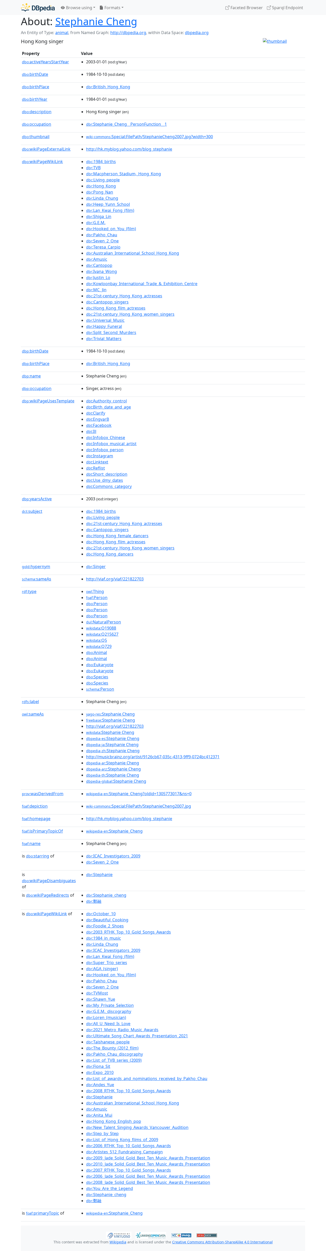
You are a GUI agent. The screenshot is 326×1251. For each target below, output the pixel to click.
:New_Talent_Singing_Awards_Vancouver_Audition (137, 1127)
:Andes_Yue (100, 1084)
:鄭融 (93, 901)
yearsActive (37, 499)
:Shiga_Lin (98, 216)
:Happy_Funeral (104, 326)
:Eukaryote (99, 664)
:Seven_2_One (102, 241)
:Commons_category (109, 486)
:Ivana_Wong (101, 271)
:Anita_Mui (99, 1115)
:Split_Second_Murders (111, 332)
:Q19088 (101, 628)
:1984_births (101, 161)
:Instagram (99, 456)
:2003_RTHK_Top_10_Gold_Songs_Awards (128, 932)
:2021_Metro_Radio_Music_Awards (122, 1029)
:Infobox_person (105, 450)
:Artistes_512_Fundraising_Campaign (124, 1152)
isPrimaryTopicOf (42, 831)
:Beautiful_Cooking (107, 920)
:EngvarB (97, 419)
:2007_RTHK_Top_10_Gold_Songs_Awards (128, 1170)
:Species (97, 677)
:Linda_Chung (102, 198)
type (29, 591)
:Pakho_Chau (101, 235)
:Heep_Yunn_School (108, 204)
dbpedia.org (197, 32)
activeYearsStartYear (45, 62)
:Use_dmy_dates (104, 480)
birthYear (34, 99)
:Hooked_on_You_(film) (111, 228)
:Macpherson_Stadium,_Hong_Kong (123, 174)
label (30, 701)
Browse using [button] (78, 7)
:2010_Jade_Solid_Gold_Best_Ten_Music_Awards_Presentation (148, 1164)
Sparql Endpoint (287, 7)
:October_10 (101, 914)
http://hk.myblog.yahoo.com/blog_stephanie (129, 149)
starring (37, 856)
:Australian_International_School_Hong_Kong (132, 253)
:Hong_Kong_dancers (109, 554)
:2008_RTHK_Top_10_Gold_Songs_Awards (128, 1091)
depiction (35, 806)
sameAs (36, 579)
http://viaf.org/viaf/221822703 (115, 579)
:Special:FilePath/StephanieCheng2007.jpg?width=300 (149, 136)
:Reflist (95, 468)
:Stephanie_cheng (106, 895)
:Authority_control (106, 401)
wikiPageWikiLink (42, 161)
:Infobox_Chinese (105, 437)
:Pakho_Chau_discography (114, 1054)
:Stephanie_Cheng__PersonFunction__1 (126, 124)
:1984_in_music (103, 938)
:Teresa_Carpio (103, 247)
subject (32, 511)
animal (61, 32)
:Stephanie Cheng (110, 714)
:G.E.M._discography (108, 1011)
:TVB (93, 167)
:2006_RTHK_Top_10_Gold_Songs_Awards (128, 1145)
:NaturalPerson (103, 622)
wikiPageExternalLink (46, 149)
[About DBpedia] (38, 7)
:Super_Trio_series (106, 962)
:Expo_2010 (100, 1072)
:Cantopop (99, 265)
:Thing (95, 591)
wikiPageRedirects (47, 895)
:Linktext (97, 462)
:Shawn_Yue (100, 999)
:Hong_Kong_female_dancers (117, 536)
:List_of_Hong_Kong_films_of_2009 (122, 1139)
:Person (96, 597)
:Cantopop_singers (107, 302)
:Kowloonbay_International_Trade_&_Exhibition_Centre (141, 283)
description (36, 111)
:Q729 (99, 646)
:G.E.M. (95, 222)
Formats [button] (111, 7)
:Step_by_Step (102, 1133)
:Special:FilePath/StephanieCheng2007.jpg (138, 806)
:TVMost (97, 993)
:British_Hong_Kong (108, 87)
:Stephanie (99, 874)
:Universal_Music (105, 320)
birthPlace (35, 87)
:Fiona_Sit (98, 1066)
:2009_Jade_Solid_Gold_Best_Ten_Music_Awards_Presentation (148, 1158)
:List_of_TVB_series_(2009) (114, 1060)
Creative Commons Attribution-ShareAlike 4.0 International (222, 1242)
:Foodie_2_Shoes (105, 926)
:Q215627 (102, 634)
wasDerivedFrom (42, 793)
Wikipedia (118, 1242)
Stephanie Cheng (96, 21)
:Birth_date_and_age (108, 407)
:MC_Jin (96, 290)
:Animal (96, 652)
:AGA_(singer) (102, 968)
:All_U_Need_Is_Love (108, 1023)
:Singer (96, 566)
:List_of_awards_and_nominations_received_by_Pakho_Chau (146, 1078)
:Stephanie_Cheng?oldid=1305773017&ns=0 (139, 793)
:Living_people (103, 180)
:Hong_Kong (101, 186)
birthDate (35, 74)
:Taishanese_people (108, 1042)
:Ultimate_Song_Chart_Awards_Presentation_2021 (137, 1036)
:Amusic (96, 259)
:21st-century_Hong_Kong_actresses (124, 296)
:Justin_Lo (98, 277)
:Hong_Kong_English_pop (113, 1121)
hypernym (36, 566)
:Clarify (95, 413)
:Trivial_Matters (103, 338)
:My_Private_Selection (110, 1005)
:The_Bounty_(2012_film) (112, 1048)
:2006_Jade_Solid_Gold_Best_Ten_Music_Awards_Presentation (148, 1176)
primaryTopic (42, 1213)
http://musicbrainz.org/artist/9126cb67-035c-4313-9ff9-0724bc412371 (153, 757)
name (31, 376)
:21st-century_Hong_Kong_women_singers (130, 314)
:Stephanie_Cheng (114, 831)
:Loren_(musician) (106, 1017)
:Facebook (99, 425)
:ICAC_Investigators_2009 (113, 856)
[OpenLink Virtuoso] (118, 1235)
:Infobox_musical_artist (111, 443)
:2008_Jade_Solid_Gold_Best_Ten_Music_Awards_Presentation (148, 1182)
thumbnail (35, 136)
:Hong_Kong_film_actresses (115, 308)
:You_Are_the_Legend (109, 1188)
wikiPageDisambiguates (49, 880)
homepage (36, 818)
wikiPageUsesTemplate (48, 401)
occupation (36, 124)
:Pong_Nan (99, 192)
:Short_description (106, 474)
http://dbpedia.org (128, 32)
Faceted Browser (246, 7)
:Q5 (96, 640)
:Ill (91, 431)
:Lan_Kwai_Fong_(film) (110, 210)
